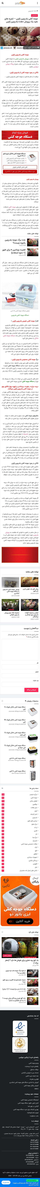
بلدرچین (30, 11)
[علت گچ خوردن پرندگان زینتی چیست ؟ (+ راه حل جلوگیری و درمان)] (32, 1001)
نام (37, 663)
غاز (36, 834)
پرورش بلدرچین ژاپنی (22, 59)
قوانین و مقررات (34, 1079)
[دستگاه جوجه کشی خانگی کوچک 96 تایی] (32, 724)
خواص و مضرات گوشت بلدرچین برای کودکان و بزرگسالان (31, 615)
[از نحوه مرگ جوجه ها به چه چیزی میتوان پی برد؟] (32, 973)
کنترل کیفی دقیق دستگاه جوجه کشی (28, 1103)
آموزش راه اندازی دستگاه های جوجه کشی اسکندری (23, 1082)
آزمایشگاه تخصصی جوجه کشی (29, 1100)
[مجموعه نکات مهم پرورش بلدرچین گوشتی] (10, 605)
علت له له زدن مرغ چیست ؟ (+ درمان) (14, 989)
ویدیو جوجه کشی (33, 1063)
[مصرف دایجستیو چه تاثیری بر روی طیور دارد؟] (32, 983)
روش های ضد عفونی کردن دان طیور (30, 590)
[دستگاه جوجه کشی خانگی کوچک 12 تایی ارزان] (32, 737)
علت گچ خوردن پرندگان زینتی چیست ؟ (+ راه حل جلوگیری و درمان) (14, 999)
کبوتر (35, 811)
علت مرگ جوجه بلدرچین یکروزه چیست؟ (15, 241)
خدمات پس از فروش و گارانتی (29, 1073)
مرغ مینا (35, 837)
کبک (36, 847)
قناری (35, 831)
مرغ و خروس (33, 794)
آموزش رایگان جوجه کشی (31, 1086)
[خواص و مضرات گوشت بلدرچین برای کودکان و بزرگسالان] (29, 605)
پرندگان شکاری (33, 861)
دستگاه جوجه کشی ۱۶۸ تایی (17, 758)
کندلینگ (25, 434)
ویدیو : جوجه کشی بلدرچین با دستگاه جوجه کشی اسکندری (11, 591)
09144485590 (30, 1155)
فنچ (36, 851)
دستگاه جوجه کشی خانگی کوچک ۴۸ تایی (15, 708)
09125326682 (30, 1158)
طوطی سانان (33, 801)
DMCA (36, 1089)
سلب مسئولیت (34, 1116)
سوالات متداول (34, 1070)
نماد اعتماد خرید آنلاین (32, 1076)
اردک (35, 827)
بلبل (36, 867)
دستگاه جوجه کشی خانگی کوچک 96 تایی (15, 721)
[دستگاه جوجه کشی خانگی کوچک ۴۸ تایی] (32, 711)
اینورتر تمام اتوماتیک (32, 1113)
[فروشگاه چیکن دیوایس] (20, 3)
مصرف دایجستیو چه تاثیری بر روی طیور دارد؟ (14, 981)
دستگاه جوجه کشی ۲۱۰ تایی (17, 771)
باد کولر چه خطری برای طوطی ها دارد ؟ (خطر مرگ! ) (21, 961)
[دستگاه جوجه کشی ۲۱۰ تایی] (32, 775)
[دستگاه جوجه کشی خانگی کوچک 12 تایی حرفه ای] (32, 750)
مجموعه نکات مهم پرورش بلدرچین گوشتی (12, 614)
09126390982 (30, 1162)
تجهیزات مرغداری (32, 857)
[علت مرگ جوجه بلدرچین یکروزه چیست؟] (32, 242)
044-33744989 (34, 1142)
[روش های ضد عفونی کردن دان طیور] (29, 582)
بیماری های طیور (32, 821)
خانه (35, 11)
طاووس (35, 864)
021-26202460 (34, 1147)
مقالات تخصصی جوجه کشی (29, 844)
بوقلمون (35, 804)
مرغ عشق (34, 824)
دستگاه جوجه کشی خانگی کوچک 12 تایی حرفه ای (15, 746)
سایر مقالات (34, 808)
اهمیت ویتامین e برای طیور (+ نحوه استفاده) (14, 251)
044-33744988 (34, 1144)
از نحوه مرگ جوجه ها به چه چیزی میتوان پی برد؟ (16, 972)
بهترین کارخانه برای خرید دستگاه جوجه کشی (25, 1109)
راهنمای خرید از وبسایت (31, 1066)
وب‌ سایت (35, 680)
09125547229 (31, 1164)
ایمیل (36, 672)
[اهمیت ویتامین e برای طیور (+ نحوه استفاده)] (32, 252)
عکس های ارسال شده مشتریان (28, 870)
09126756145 (29, 1160)
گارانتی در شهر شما (33, 1106)
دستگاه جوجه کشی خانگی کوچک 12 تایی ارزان (15, 734)
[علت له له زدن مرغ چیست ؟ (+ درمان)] (32, 992)
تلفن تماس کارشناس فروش (20, 167)
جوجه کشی (12, 207)
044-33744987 (34, 1149)
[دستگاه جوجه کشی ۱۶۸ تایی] (32, 763)
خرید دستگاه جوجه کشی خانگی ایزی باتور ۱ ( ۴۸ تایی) (20, 172)
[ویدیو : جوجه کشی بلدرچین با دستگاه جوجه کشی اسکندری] (10, 582)
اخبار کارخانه (33, 814)
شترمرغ (35, 841)
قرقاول (35, 854)
